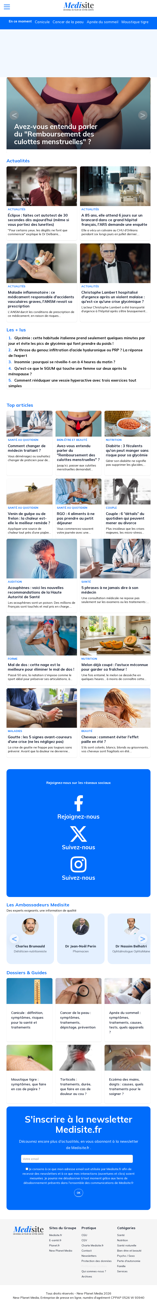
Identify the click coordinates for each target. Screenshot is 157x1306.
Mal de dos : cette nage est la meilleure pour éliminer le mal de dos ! (41, 667)
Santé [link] (121, 1235)
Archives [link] (87, 1276)
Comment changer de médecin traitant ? (27, 448)
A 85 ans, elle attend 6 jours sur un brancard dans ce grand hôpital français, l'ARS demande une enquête (114, 220)
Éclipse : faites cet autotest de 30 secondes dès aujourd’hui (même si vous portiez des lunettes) (38, 220)
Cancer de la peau (68, 22)
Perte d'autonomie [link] (128, 1261)
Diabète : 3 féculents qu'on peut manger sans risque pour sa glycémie (127, 450)
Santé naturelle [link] (126, 1245)
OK (78, 1192)
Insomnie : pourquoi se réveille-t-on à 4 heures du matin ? (65, 362)
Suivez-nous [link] (78, 847)
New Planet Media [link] (60, 1250)
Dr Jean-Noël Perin (80, 946)
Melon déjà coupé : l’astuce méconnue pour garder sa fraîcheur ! (114, 667)
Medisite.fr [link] (55, 1235)
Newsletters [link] (89, 1256)
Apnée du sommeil (102, 22)
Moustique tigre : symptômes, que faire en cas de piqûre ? (28, 1084)
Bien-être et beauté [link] (129, 1250)
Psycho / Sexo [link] (126, 1256)
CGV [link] (84, 1240)
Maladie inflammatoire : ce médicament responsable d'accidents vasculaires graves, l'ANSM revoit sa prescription (41, 299)
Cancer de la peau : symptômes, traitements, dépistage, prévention (78, 1019)
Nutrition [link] (122, 1240)
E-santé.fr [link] (55, 1240)
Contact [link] (87, 1250)
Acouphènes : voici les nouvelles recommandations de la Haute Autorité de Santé (36, 592)
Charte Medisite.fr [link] (93, 1245)
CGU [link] (84, 1235)
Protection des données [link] (97, 1261)
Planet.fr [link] (54, 1245)
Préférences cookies (94, 1266)
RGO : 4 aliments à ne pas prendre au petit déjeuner (76, 518)
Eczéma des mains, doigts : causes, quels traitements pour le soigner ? (126, 1086)
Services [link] (122, 1271)
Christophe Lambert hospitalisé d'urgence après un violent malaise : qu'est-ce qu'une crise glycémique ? (113, 297)
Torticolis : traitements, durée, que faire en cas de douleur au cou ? (75, 1086)
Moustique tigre (134, 22)
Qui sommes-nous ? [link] (94, 1271)
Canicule (42, 22)
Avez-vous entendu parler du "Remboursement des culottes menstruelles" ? (55, 134)
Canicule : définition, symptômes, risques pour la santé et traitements (27, 1019)
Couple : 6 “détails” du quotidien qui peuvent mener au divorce (125, 518)
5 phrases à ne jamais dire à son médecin (109, 590)
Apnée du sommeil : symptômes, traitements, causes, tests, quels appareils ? (126, 1022)
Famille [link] (121, 1266)
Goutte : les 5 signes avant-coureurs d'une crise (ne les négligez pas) (40, 739)
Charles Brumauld (30, 946)
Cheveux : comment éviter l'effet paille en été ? (110, 739)
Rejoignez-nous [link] (78, 816)
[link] (78, 803)
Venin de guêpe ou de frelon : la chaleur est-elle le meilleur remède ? (29, 518)
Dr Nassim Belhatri (131, 946)
